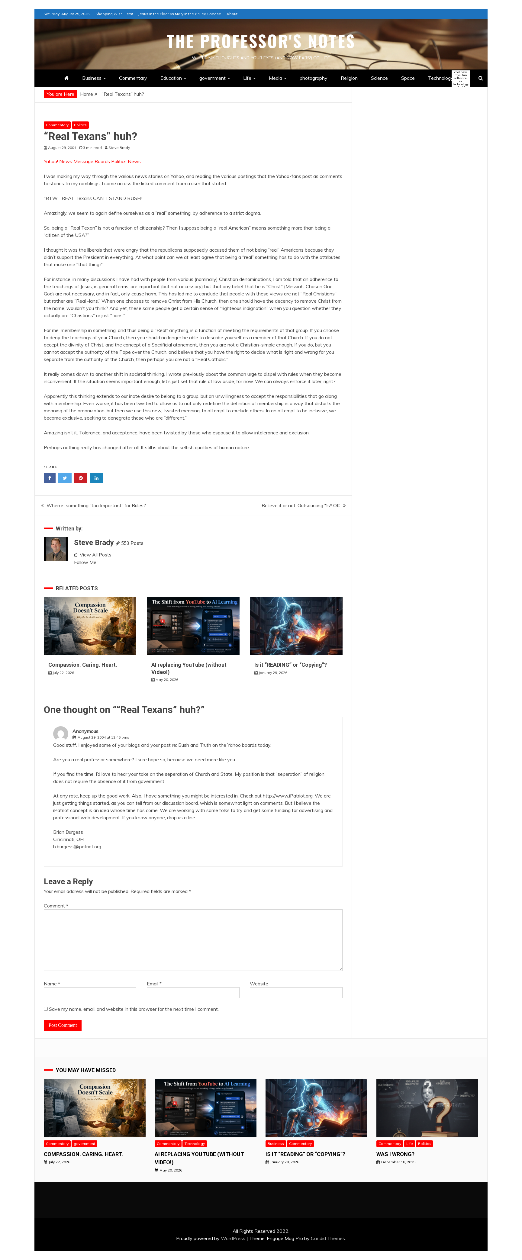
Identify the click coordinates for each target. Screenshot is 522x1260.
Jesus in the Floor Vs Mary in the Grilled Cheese (179, 13)
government (212, 78)
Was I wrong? (395, 1154)
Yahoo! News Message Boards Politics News (92, 161)
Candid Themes (328, 1238)
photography (313, 78)
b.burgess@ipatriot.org (77, 846)
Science (379, 78)
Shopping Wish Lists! (114, 13)
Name (52, 984)
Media (275, 78)
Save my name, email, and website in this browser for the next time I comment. (134, 1009)
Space (408, 78)
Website (259, 984)
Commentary (133, 78)
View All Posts (95, 555)
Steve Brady (94, 542)
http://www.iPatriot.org (288, 796)
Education (171, 78)
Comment (56, 906)
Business (92, 78)
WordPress (233, 1238)
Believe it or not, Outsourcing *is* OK (301, 505)
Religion (349, 78)
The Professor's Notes (261, 41)
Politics (80, 125)
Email (154, 984)
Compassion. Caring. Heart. (82, 665)
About (232, 13)
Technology (446, 78)
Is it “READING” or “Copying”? (290, 665)
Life (247, 78)
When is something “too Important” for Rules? (96, 505)
